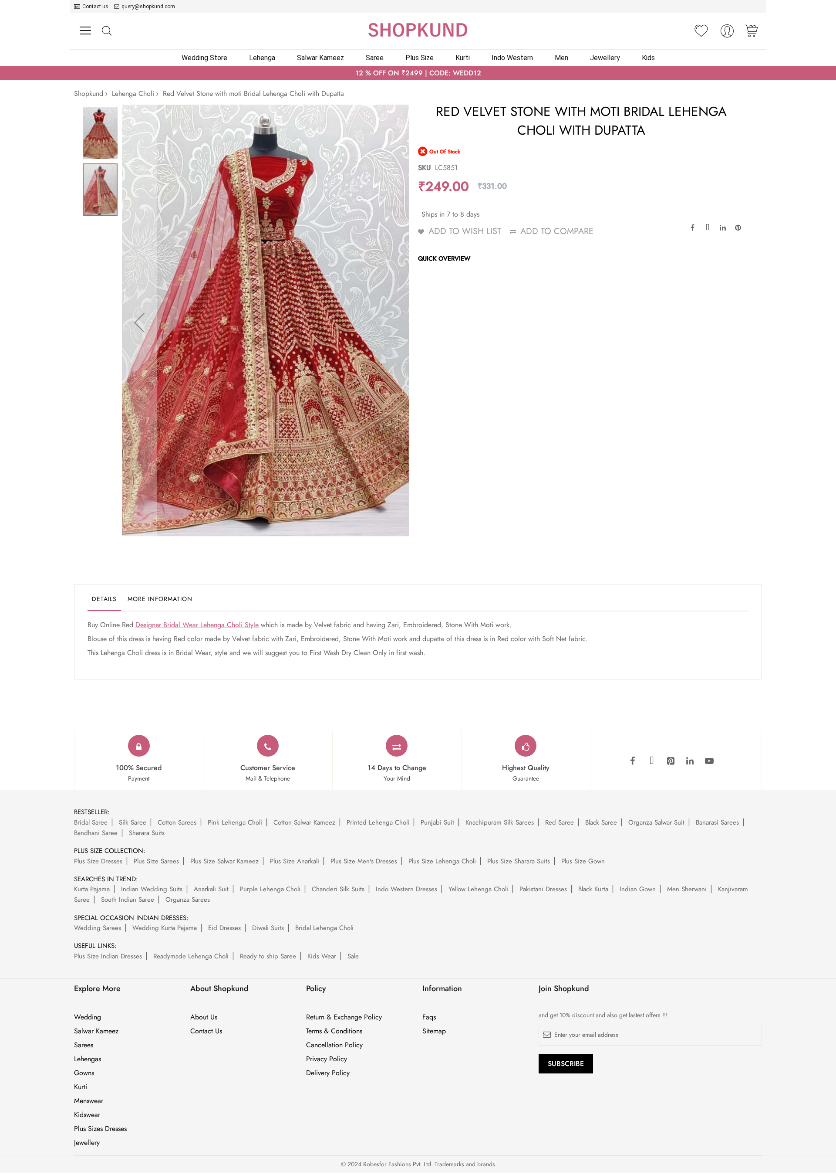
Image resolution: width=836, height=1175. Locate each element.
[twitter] (651, 761)
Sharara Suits (147, 833)
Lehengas (87, 1059)
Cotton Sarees (177, 822)
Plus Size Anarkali (294, 861)
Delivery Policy (328, 1073)
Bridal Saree (91, 822)
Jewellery (87, 1143)
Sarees (83, 1045)
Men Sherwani (687, 889)
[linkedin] (690, 761)
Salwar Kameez (96, 1031)
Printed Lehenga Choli (378, 822)
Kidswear (87, 1115)
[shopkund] (417, 30)
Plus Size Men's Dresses (363, 861)
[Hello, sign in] (727, 33)
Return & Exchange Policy (344, 1017)
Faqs (429, 1017)
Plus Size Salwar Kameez (224, 861)
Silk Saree (132, 822)
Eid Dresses (224, 928)
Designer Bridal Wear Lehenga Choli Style (197, 625)
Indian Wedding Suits (151, 889)
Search (106, 31)
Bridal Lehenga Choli (324, 928)
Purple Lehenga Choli (270, 889)
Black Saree (601, 822)
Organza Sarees (187, 899)
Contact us (95, 6)
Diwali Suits (268, 928)
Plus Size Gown (583, 861)
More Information (160, 598)
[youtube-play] (709, 761)
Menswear (88, 1101)
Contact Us (206, 1031)
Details (104, 598)
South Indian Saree (127, 899)
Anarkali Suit (211, 889)
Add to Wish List (464, 231)
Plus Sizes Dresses (100, 1129)
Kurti (80, 1087)
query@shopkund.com (148, 6)
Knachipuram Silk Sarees (499, 822)
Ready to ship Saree (268, 956)
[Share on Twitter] (707, 227)
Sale (353, 956)
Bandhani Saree (96, 833)
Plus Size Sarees (156, 861)
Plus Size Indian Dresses (108, 956)
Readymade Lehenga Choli (191, 956)
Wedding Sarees (97, 928)
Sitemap (434, 1031)
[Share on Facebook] (692, 227)
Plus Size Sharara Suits (518, 861)
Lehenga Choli (133, 93)
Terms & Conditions (334, 1031)
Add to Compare (556, 231)
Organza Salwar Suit (656, 822)
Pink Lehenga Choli (235, 822)
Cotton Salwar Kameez (304, 822)
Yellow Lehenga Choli (478, 889)
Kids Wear (321, 956)
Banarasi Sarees (717, 822)
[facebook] (632, 761)
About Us (203, 1017)
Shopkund (88, 93)
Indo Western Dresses (406, 889)
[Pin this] (738, 227)
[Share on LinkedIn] (722, 227)
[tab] (104, 601)
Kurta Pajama (92, 889)
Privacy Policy (326, 1059)
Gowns (84, 1073)
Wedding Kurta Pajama (164, 928)
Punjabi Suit (437, 822)
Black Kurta (593, 889)
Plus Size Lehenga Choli (442, 861)
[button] (139, 322)
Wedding (87, 1017)
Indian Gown (638, 889)
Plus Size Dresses (98, 861)
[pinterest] (671, 761)
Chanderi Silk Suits (338, 889)
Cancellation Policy (334, 1045)
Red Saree (559, 822)
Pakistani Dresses (543, 889)
